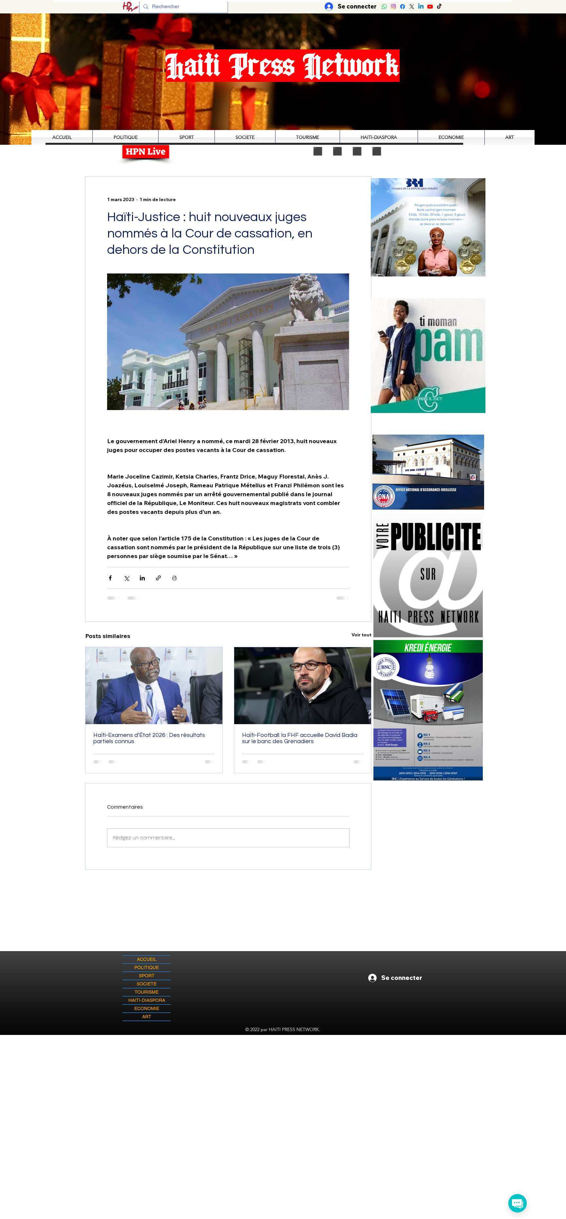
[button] (428, 355)
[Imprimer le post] (174, 578)
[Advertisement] (283, 1081)
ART (146, 1016)
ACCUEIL (147, 959)
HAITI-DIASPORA (146, 1000)
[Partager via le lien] (158, 578)
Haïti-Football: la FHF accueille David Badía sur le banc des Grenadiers (299, 738)
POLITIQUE (146, 967)
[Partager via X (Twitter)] (126, 578)
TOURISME (147, 992)
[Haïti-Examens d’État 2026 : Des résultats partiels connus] (153, 685)
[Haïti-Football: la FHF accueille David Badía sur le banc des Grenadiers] (302, 685)
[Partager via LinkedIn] (142, 578)
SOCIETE (147, 983)
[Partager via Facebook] (110, 578)
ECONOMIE (146, 1008)
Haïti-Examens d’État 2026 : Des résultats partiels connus (149, 738)
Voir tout (361, 635)
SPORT (147, 975)
